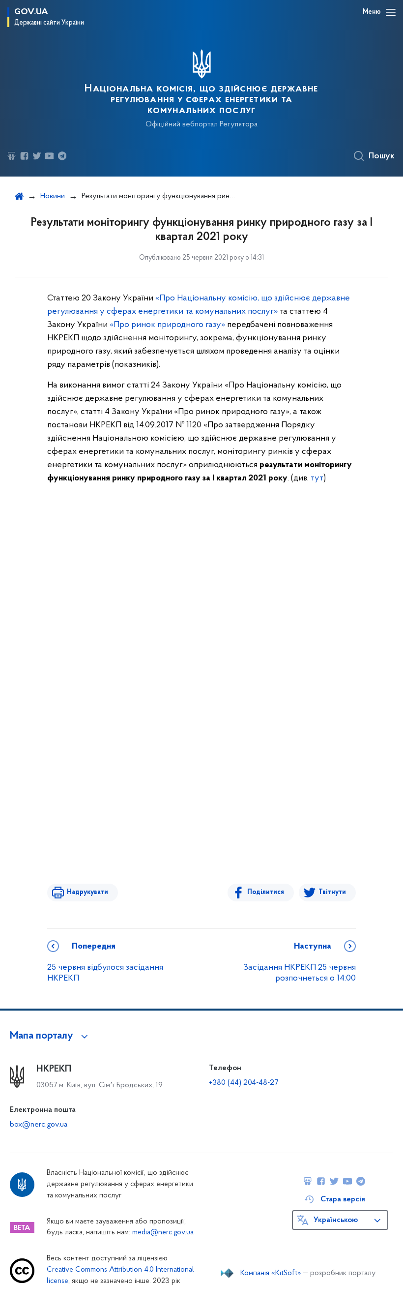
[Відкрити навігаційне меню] (391, 12)
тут (317, 478)
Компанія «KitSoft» (270, 1273)
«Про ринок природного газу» (167, 325)
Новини (52, 196)
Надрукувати (87, 892)
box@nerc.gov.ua (38, 1125)
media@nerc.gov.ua (163, 1232)
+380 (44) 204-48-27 (243, 1083)
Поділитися (265, 892)
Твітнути (332, 892)
